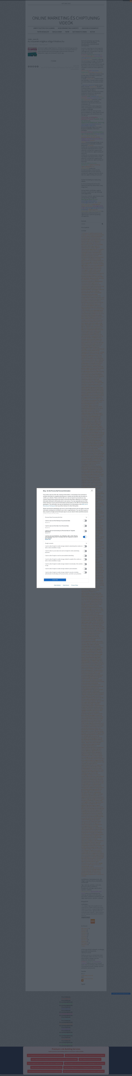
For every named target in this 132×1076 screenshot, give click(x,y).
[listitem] (66, 517)
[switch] (85, 521)
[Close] (92, 491)
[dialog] (66, 538)
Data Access (66, 585)
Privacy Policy (74, 585)
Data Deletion (57, 585)
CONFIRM (55, 579)
